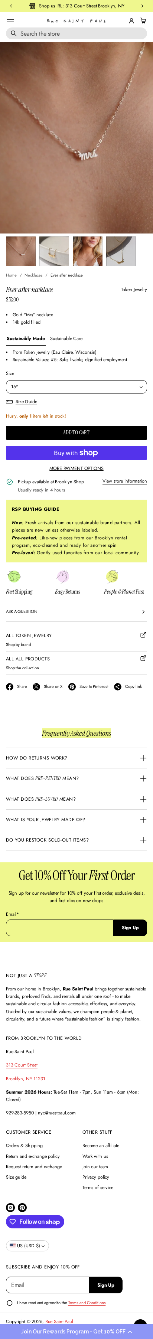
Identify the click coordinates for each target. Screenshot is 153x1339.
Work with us (95, 1156)
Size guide (16, 1177)
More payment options (76, 468)
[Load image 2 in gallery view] (54, 251)
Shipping (19, 591)
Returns (67, 591)
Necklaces (33, 275)
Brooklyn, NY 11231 (25, 1078)
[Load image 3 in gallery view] (87, 251)
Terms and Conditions (87, 1303)
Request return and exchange (34, 1166)
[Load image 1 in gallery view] (21, 251)
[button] (76, 1331)
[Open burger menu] (10, 20)
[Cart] (142, 21)
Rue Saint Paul (59, 1321)
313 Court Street (22, 1065)
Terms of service (97, 1187)
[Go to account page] (131, 21)
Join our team (95, 1166)
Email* (12, 914)
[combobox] (76, 33)
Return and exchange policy (33, 1156)
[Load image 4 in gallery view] (121, 251)
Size (10, 373)
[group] (26, 339)
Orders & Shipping (24, 1145)
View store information (124, 481)
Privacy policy (95, 1177)
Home (11, 275)
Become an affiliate (100, 1145)
